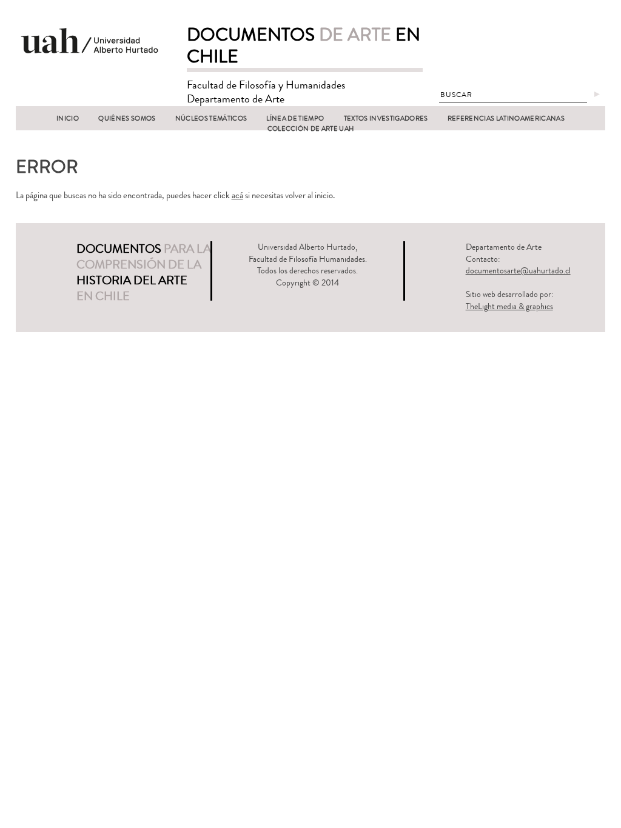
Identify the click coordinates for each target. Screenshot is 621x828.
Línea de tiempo (295, 118)
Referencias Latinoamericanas (506, 118)
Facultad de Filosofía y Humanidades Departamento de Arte (266, 92)
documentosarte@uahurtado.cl (518, 270)
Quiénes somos (126, 118)
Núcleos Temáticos (211, 118)
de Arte (303, 46)
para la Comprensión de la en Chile (143, 272)
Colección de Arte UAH (310, 128)
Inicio (67, 118)
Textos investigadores (386, 118)
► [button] (597, 94)
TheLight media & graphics (509, 306)
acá (237, 195)
